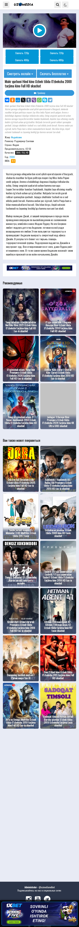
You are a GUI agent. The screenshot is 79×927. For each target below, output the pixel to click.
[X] (23, 100)
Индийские (16, 137)
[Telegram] (50, 100)
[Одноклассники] (12, 100)
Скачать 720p (22, 53)
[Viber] (34, 100)
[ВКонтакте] (7, 100)
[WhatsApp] (39, 100)
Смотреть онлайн (19, 73)
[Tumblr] (28, 100)
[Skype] (44, 100)
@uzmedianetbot (47, 887)
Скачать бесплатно (53, 73)
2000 (12, 157)
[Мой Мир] (18, 100)
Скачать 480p (22, 60)
